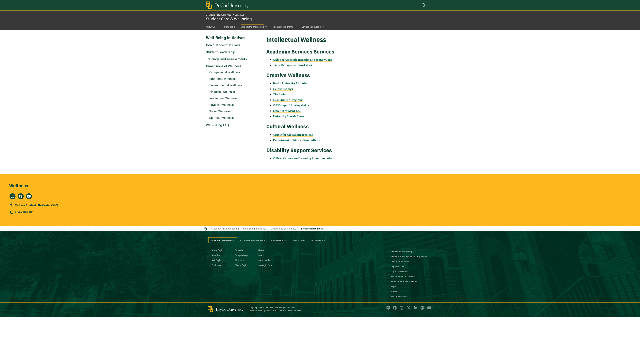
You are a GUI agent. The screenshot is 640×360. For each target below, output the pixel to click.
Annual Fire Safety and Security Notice (409, 256)
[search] (424, 5)
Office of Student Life (287, 110)
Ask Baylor (217, 260)
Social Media (264, 260)
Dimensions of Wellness (223, 66)
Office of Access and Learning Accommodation (303, 158)
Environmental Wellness (225, 85)
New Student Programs (288, 100)
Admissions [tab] (299, 240)
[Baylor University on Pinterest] (421, 309)
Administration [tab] (279, 240)
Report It (395, 286)
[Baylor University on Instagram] (401, 309)
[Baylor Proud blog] (387, 309)
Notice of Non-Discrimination (404, 281)
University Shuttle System (289, 116)
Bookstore (216, 265)
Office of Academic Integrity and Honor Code (302, 59)
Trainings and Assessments (226, 58)
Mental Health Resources (402, 276)
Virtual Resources (311, 26)
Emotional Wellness (222, 78)
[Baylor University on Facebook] (394, 309)
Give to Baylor (241, 265)
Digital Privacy (397, 266)
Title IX (394, 291)
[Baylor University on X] (407, 309)
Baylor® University (269, 307)
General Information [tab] (222, 240)
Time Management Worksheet (292, 65)
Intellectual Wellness (223, 98)
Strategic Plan (265, 265)
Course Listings (283, 88)
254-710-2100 (24, 212)
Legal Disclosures (399, 271)
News (261, 250)
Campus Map (241, 255)
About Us (211, 26)
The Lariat (279, 94)
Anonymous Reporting (401, 251)
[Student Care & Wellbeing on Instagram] (12, 196)
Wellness (18, 185)
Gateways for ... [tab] (319, 240)
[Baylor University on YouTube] (428, 309)
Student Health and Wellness (225, 14)
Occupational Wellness (224, 72)
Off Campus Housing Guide (291, 105)
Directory (239, 260)
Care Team (230, 26)
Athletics (216, 255)
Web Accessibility (399, 296)
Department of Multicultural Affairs (296, 140)
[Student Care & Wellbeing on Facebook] (20, 196)
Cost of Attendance (400, 261)
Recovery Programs (282, 26)
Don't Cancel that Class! (223, 44)
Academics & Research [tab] (252, 240)
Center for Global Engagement (293, 134)
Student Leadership (220, 52)
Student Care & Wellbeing (229, 18)
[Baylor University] (226, 5)
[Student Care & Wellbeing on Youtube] (29, 196)
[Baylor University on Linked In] (415, 309)
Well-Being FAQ (217, 124)
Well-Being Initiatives (252, 26)
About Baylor (218, 250)
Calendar (239, 250)
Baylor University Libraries (290, 83)
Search (261, 255)
